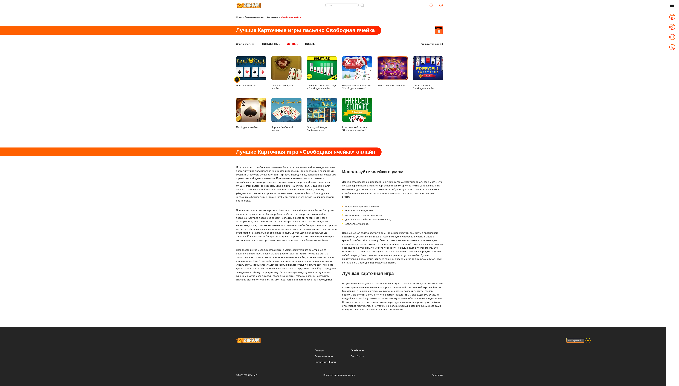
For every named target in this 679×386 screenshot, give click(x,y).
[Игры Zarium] (248, 4)
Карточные (272, 17)
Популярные (271, 43)
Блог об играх (357, 356)
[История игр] (440, 5)
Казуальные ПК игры (325, 362)
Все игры (319, 350)
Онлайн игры (357, 350)
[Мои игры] (430, 5)
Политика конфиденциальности (339, 375)
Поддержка (437, 375)
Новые (310, 43)
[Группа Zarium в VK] (588, 340)
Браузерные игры (254, 17)
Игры (239, 17)
